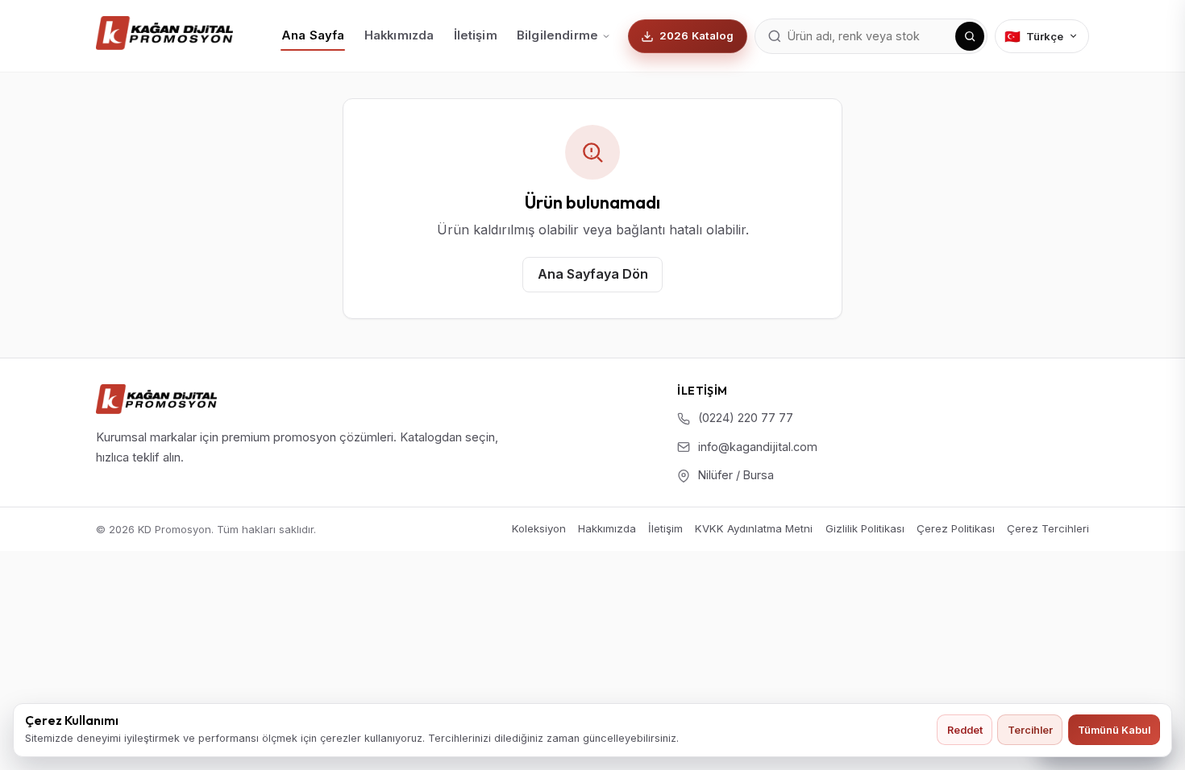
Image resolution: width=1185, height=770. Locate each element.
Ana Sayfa (312, 35)
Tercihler (1030, 730)
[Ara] (969, 36)
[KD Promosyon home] (164, 33)
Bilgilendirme (557, 35)
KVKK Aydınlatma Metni (754, 528)
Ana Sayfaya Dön (593, 274)
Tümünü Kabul (1114, 730)
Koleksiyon (539, 528)
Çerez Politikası (956, 528)
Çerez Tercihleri (1048, 529)
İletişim (475, 35)
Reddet (965, 730)
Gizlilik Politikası (864, 528)
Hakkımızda (399, 35)
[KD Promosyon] (156, 399)
